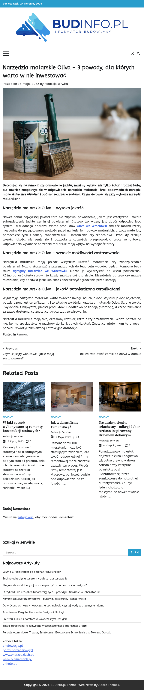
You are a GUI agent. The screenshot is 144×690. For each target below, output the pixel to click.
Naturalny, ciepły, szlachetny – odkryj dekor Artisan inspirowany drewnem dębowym (119, 428)
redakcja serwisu (56, 84)
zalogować (25, 517)
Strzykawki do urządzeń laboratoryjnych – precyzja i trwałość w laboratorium (51, 592)
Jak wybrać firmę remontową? (65, 424)
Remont (22, 334)
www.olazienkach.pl (17, 659)
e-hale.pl (10, 663)
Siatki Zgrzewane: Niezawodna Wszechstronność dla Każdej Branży (45, 625)
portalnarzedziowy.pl (18, 650)
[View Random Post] (133, 53)
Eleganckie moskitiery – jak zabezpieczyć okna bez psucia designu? (45, 585)
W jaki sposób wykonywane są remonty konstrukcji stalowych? (23, 426)
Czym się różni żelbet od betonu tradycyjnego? (32, 572)
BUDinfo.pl (58, 685)
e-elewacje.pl (13, 645)
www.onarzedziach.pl (18, 654)
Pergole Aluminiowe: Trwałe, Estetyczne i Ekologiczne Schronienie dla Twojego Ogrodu (57, 632)
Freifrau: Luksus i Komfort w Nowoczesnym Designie (35, 619)
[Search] (138, 53)
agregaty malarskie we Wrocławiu (40, 271)
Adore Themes (108, 685)
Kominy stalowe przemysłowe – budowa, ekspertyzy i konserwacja (44, 598)
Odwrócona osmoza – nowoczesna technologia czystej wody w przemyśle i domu (53, 605)
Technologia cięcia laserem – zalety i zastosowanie (35, 578)
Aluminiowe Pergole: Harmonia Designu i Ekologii (33, 612)
